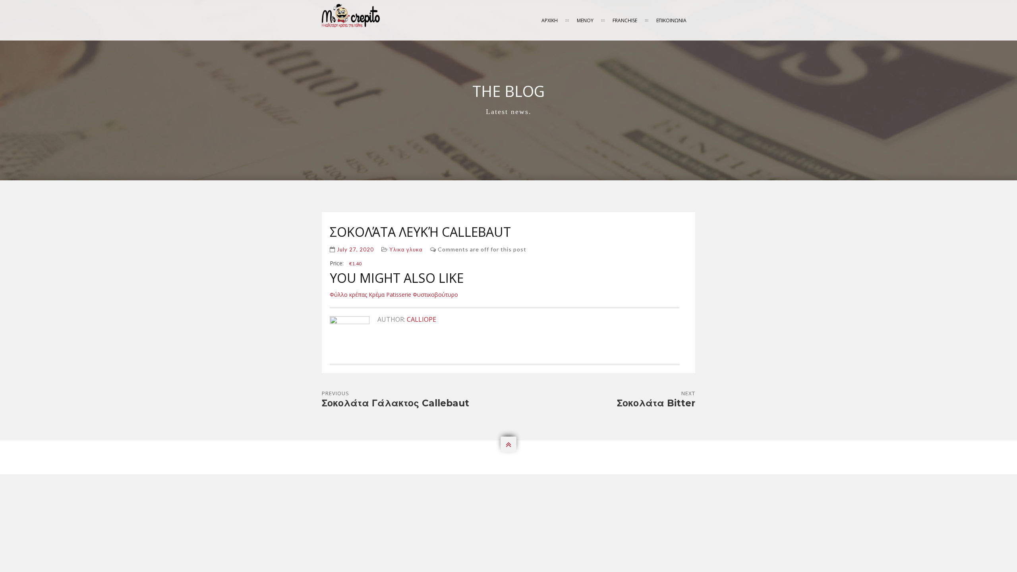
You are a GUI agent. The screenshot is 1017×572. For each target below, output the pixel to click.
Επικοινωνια (671, 20)
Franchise (625, 20)
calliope (421, 319)
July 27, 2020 (355, 249)
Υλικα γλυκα (406, 249)
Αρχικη (549, 20)
